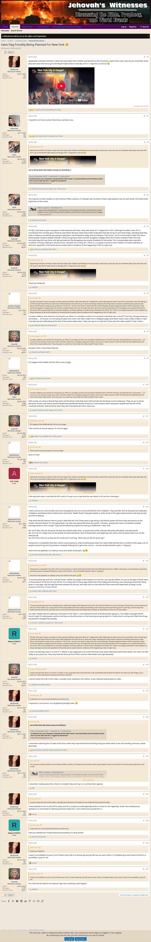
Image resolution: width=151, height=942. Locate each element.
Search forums (16, 31)
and (39, 220)
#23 (147, 820)
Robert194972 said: (36, 669)
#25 (147, 869)
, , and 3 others (50, 750)
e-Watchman (43, 26)
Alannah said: (34, 695)
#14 (147, 507)
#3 (148, 142)
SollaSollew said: (35, 421)
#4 (148, 195)
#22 (147, 794)
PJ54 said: (33, 722)
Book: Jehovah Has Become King (66, 26)
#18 (147, 665)
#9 (148, 358)
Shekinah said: (35, 147)
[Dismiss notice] (148, 36)
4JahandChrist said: (36, 565)
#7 (148, 293)
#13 (147, 469)
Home (5, 26)
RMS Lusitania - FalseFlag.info (50, 207)
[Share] (144, 57)
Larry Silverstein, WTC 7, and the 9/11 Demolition (49, 176)
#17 (147, 629)
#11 (147, 416)
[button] (34, 27)
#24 (147, 843)
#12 (147, 442)
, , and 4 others (45, 249)
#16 (147, 597)
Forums (15, 26)
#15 (147, 561)
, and (41, 378)
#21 (147, 756)
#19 (147, 691)
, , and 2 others (49, 136)
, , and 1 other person (49, 189)
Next (10, 52)
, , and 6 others (48, 110)
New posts (5, 31)
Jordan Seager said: (36, 336)
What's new (27, 26)
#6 (148, 255)
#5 (148, 226)
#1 (148, 57)
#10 (147, 385)
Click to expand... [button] (88, 166)
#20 (147, 717)
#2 (148, 116)
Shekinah (6, 48)
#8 (148, 331)
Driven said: (34, 298)
